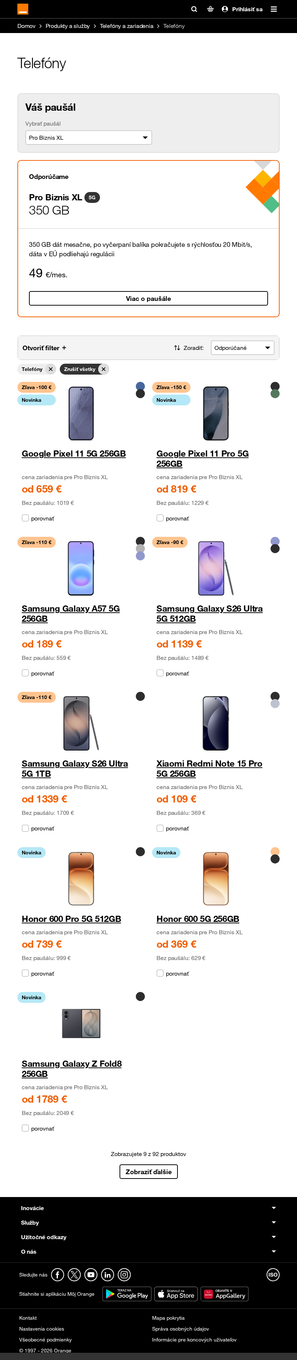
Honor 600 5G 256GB (197, 919)
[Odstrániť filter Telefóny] (50, 369)
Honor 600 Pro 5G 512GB (71, 919)
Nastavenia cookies (41, 1329)
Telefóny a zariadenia (127, 25)
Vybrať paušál (43, 123)
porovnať (42, 518)
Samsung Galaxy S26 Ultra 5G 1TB (75, 768)
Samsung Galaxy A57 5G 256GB (71, 613)
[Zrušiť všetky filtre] (103, 369)
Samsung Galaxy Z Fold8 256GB (71, 1068)
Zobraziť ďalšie (149, 1172)
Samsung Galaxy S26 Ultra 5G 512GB (209, 613)
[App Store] (177, 1293)
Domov (27, 25)
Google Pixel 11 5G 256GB (74, 453)
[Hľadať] (194, 9)
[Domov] (22, 9)
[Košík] (210, 9)
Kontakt (28, 1318)
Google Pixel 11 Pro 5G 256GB (202, 458)
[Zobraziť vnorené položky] (163, 1208)
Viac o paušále (148, 298)
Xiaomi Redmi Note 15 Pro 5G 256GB (209, 768)
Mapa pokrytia (168, 1318)
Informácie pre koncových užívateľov (194, 1339)
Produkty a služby (68, 25)
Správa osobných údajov (180, 1329)
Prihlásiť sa (247, 9)
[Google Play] (128, 1293)
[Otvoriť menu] (274, 9)
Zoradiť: (194, 347)
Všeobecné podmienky (45, 1339)
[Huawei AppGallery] (224, 1293)
